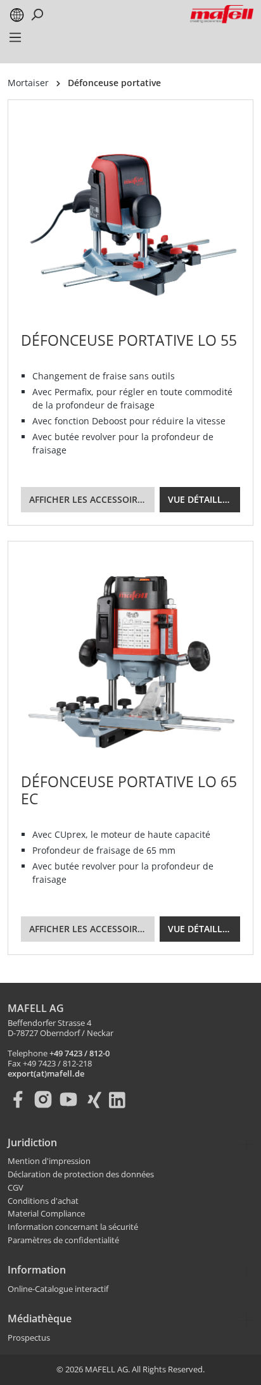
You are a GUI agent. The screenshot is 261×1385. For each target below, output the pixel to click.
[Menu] (15, 41)
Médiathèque (40, 1318)
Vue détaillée (200, 499)
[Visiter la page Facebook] (20, 1099)
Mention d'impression (49, 1161)
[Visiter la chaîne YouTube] (71, 1099)
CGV (15, 1188)
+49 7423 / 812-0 (79, 1054)
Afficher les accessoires (88, 499)
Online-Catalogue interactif (58, 1289)
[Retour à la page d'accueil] (221, 14)
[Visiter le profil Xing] (96, 1099)
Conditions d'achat (43, 1201)
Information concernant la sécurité (73, 1227)
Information (37, 1270)
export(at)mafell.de (46, 1074)
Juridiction (32, 1142)
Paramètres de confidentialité (63, 1241)
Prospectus (29, 1338)
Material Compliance (46, 1214)
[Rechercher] (36, 14)
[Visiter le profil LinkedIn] (121, 1099)
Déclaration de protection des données (81, 1175)
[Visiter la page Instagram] (45, 1099)
